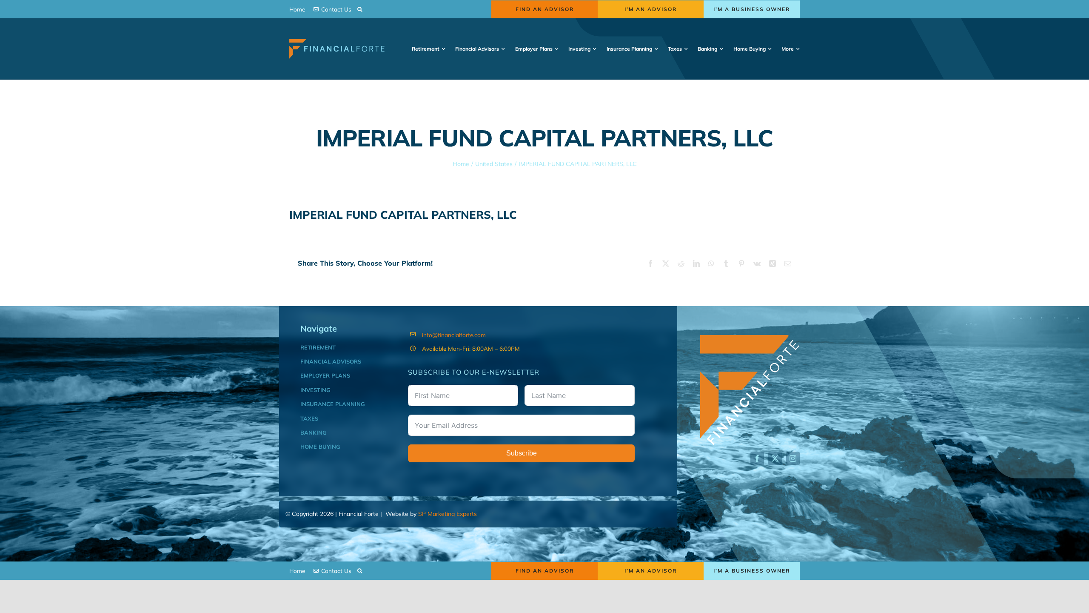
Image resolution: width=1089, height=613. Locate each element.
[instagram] (793, 458)
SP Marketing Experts (447, 514)
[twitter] (775, 458)
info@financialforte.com (454, 334)
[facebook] (757, 458)
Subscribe (521, 453)
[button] (359, 9)
